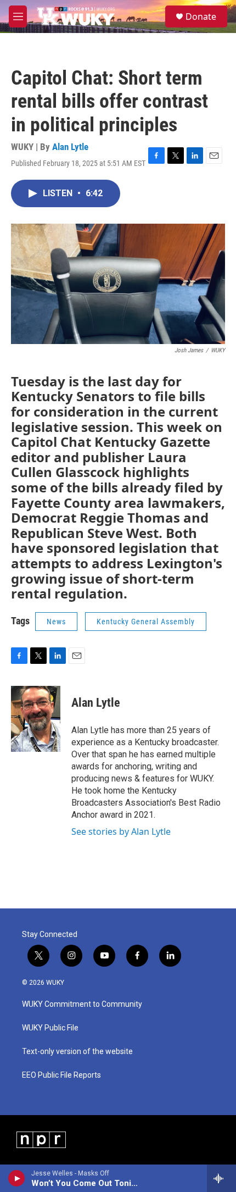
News (56, 621)
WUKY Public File (50, 1028)
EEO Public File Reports (61, 1075)
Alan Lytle (70, 146)
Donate (201, 16)
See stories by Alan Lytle (121, 831)
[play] (17, 1178)
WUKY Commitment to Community (82, 1004)
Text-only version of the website (77, 1051)
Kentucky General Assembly (146, 621)
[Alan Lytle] (35, 719)
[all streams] (221, 1178)
